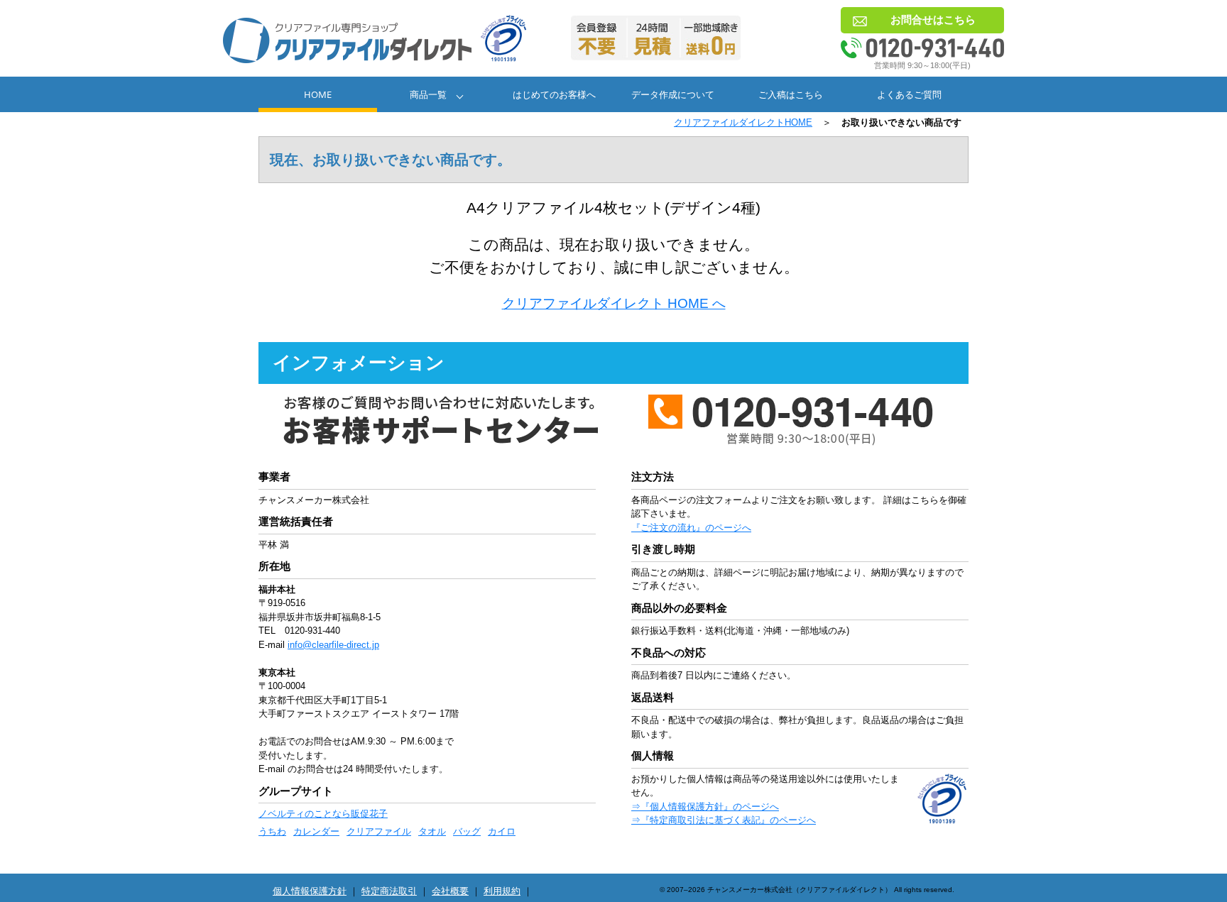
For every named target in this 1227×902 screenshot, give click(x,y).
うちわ (272, 831)
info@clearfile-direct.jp (333, 644)
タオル (432, 831)
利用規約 (502, 891)
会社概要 (450, 891)
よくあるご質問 (909, 94)
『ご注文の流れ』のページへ (691, 527)
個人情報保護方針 (310, 891)
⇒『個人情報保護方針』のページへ (705, 806)
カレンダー (316, 831)
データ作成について (672, 94)
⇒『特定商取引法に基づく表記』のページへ (723, 820)
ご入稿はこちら (790, 94)
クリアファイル (379, 831)
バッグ (467, 831)
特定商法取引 (389, 891)
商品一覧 (428, 94)
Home (318, 94)
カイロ (502, 831)
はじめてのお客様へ (554, 94)
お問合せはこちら (933, 19)
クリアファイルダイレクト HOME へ (614, 303)
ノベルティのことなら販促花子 (323, 813)
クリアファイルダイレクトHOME (743, 122)
